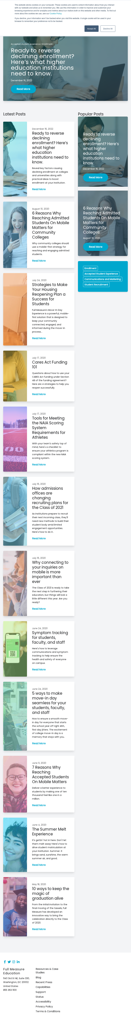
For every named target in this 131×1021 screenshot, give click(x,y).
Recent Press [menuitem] (44, 982)
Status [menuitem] (40, 997)
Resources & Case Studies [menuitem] (47, 970)
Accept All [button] (91, 28)
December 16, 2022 (21, 80)
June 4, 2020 (39, 824)
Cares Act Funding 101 (49, 365)
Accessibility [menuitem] (43, 1001)
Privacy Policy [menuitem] (44, 1006)
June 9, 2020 (39, 763)
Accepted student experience (25, 44)
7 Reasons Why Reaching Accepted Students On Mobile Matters (50, 774)
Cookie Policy (56, 13)
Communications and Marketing (103, 279)
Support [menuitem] (41, 992)
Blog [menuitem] (38, 977)
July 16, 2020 (39, 484)
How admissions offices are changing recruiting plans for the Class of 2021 (50, 498)
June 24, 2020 (40, 628)
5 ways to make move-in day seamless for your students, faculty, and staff (49, 703)
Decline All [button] (108, 28)
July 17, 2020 (39, 357)
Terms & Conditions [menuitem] (48, 1011)
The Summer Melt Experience (49, 832)
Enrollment (47, 44)
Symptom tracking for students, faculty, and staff (50, 637)
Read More (23, 89)
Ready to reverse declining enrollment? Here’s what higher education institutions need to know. (50, 148)
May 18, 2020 (39, 884)
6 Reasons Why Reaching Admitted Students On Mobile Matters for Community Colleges (50, 225)
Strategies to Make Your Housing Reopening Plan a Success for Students (49, 294)
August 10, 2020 (40, 208)
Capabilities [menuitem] (43, 987)
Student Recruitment (96, 284)
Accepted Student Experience (101, 273)
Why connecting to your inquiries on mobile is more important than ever (50, 572)
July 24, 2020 (39, 280)
